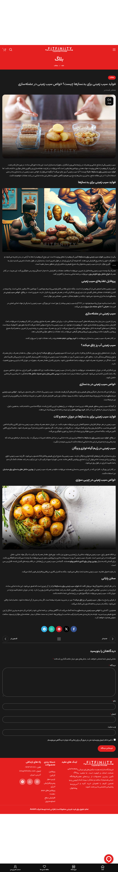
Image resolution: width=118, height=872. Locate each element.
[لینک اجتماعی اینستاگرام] (37, 782)
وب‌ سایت (112, 726)
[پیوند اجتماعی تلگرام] (44, 629)
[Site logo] (59, 50)
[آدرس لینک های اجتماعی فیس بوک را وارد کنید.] (74, 629)
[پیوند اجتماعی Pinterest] (59, 629)
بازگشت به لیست (59, 639)
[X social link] (66, 629)
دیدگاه (112, 665)
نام (114, 700)
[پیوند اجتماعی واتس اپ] (52, 629)
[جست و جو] (11, 50)
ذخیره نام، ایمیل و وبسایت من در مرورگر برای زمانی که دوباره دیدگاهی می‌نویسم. (80, 740)
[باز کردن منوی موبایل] (114, 50)
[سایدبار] (114, 265)
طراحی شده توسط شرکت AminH (42, 809)
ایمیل (113, 714)
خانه (62, 66)
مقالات (56, 66)
